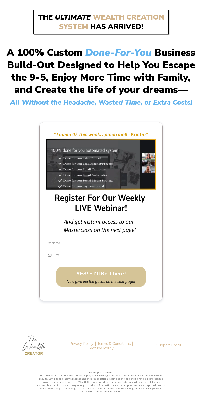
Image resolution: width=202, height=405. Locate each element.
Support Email (168, 345)
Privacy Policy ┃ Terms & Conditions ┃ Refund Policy (101, 345)
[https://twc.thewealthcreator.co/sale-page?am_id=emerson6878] (34, 346)
